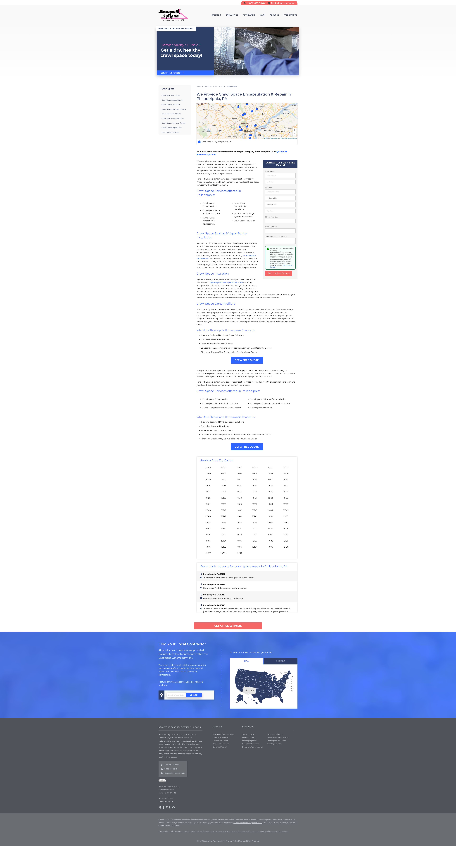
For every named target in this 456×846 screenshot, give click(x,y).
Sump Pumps (248, 734)
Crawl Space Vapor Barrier (172, 100)
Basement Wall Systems (252, 747)
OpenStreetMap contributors (288, 138)
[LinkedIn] (170, 807)
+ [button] (294, 130)
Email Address (271, 227)
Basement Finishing (221, 744)
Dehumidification (220, 747)
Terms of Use (287, 265)
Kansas (198, 682)
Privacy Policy (232, 841)
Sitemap (255, 841)
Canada (280, 661)
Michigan (163, 685)
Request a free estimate (174, 773)
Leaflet (266, 138)
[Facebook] (163, 807)
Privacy (273, 267)
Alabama (180, 682)
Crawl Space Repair (220, 737)
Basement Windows (250, 744)
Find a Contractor (171, 765)
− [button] (294, 133)
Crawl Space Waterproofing (173, 118)
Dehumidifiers (248, 737)
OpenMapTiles (274, 138)
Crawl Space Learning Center (173, 123)
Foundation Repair (220, 741)
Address (268, 188)
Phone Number (271, 217)
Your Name (269, 171)
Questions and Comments (276, 236)
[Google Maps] (160, 807)
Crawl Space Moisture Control (174, 109)
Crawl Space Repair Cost (172, 128)
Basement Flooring (275, 734)
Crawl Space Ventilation (171, 114)
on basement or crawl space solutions (247, 823)
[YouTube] (173, 807)
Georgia (189, 682)
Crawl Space (168, 89)
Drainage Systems (249, 741)
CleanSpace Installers (170, 132)
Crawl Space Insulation (171, 104)
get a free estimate (228, 625)
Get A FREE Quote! (247, 360)
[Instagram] (166, 807)
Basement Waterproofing (223, 734)
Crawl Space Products (171, 95)
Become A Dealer (166, 798)
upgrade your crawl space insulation (226, 282)
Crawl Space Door (274, 744)
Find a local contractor (282, 3)
